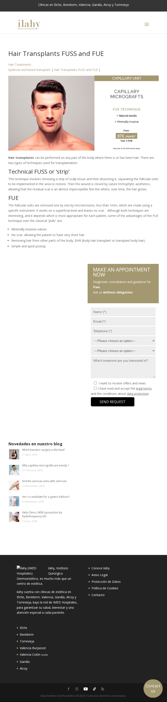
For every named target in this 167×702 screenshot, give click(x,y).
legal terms (144, 388)
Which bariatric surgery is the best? (43, 450)
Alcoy (23, 668)
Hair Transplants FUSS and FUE (76, 70)
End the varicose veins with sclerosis (44, 481)
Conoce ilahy (101, 568)
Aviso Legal (100, 575)
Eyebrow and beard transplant (29, 70)
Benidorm (27, 634)
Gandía (25, 662)
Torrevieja (27, 641)
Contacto (98, 595)
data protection (138, 394)
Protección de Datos (106, 582)
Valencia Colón (34, 654)
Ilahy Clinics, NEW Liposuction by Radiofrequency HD (42, 514)
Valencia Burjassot (33, 648)
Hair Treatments (19, 64)
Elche (23, 628)
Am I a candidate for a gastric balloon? (46, 497)
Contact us (153, 688)
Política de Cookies (105, 588)
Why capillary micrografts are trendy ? (45, 465)
